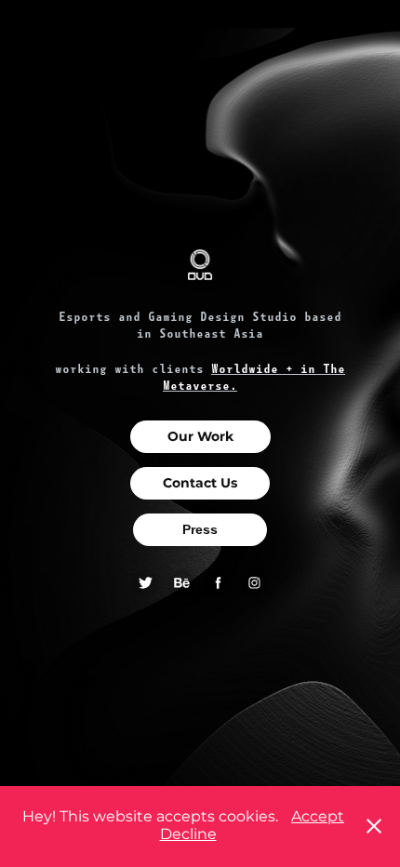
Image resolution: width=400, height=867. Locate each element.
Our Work (200, 436)
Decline (188, 834)
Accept (317, 817)
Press (200, 529)
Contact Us (200, 483)
